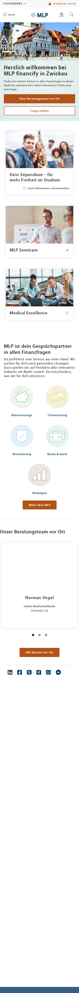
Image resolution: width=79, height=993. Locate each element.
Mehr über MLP (39, 505)
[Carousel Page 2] (39, 635)
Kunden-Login (64, 3)
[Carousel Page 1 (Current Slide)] (33, 635)
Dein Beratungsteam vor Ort (39, 98)
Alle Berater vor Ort (39, 652)
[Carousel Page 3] (46, 635)
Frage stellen (39, 111)
